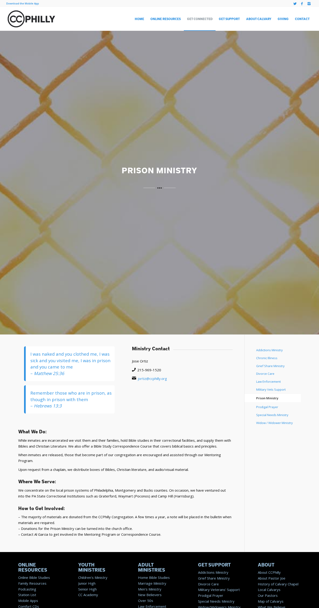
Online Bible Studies (34, 577)
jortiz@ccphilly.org (152, 378)
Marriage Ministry (152, 583)
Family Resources (32, 583)
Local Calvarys (269, 589)
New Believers (150, 594)
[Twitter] (295, 3)
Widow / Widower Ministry (274, 423)
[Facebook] (302, 3)
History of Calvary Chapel (278, 584)
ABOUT (266, 565)
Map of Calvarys (271, 601)
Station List (27, 594)
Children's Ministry (92, 577)
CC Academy (88, 594)
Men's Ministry (149, 589)
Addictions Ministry (269, 350)
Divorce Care (265, 374)
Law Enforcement (268, 381)
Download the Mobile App (22, 3)
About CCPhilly (269, 572)
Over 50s (145, 600)
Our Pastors (268, 595)
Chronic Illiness (266, 358)
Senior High (87, 589)
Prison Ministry (267, 398)
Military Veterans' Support (219, 589)
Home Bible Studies (154, 577)
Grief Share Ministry (270, 366)
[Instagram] (309, 3)
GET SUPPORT (214, 565)
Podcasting (27, 589)
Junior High (87, 583)
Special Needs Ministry (272, 415)
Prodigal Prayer (267, 407)
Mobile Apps (28, 600)
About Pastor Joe (271, 578)
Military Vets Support (271, 389)
